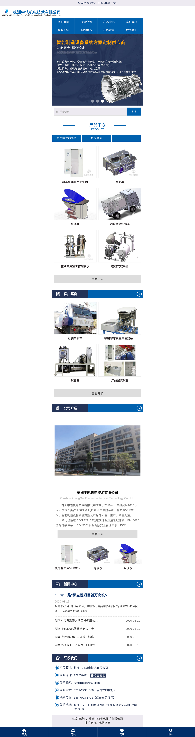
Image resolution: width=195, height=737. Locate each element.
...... (126, 138)
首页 (24, 734)
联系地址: (66, 704)
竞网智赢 (104, 722)
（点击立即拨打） (95, 690)
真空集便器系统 (67, 138)
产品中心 (109, 22)
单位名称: (66, 667)
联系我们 (131, 30)
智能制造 (96, 138)
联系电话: (66, 689)
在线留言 (109, 30)
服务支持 (63, 30)
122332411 (89, 675)
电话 (73, 734)
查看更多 (97, 279)
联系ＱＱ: (66, 675)
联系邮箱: (66, 682)
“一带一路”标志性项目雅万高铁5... (82, 595)
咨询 (121, 734)
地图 (170, 734)
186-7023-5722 (107, 3)
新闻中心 (86, 30)
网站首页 (63, 22)
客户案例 (131, 22)
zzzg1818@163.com (87, 683)
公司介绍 (86, 22)
